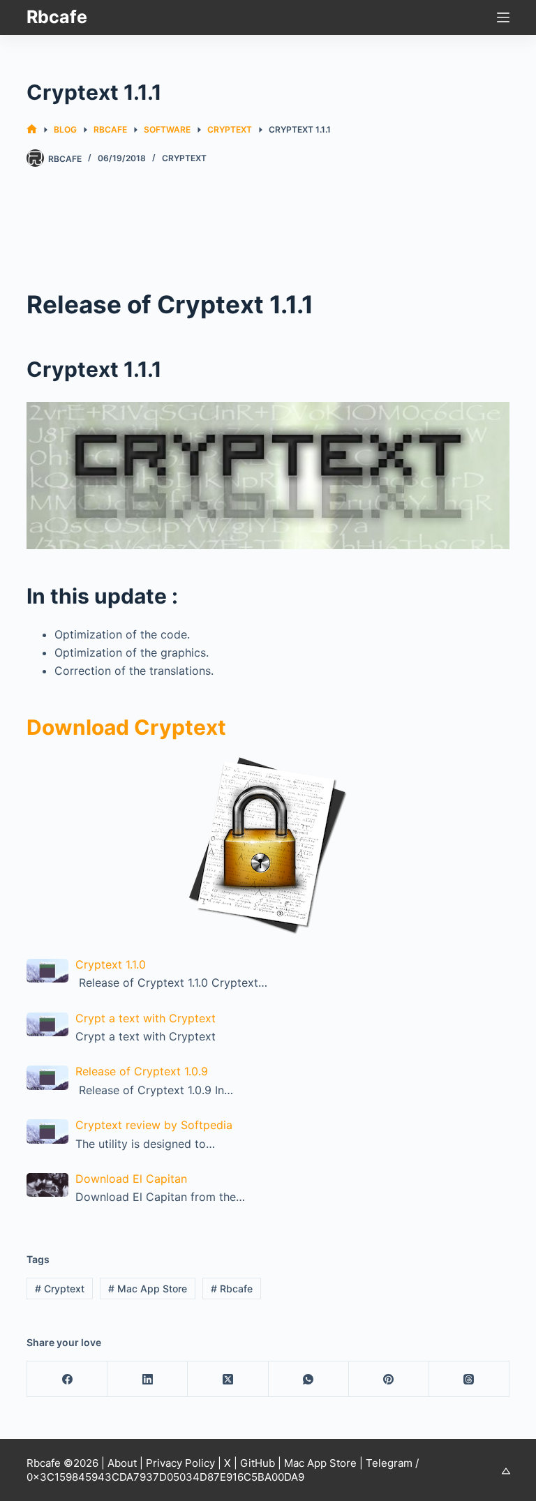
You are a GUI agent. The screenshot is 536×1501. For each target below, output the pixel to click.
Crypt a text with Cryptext (145, 1018)
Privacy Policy (180, 1463)
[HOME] (32, 129)
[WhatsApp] (309, 1379)
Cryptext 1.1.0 (110, 964)
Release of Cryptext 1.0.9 (141, 1071)
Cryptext (184, 158)
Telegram (389, 1463)
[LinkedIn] (147, 1379)
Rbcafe (57, 16)
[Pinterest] (389, 1379)
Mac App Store (147, 1288)
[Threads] (469, 1379)
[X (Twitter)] (228, 1379)
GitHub (257, 1463)
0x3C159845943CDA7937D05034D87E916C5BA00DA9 (165, 1477)
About (122, 1463)
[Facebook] (67, 1379)
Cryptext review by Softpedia (153, 1125)
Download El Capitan (131, 1179)
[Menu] (503, 17)
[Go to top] (506, 1471)
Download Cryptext (126, 727)
